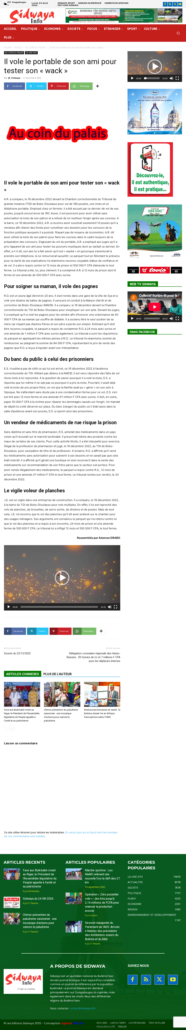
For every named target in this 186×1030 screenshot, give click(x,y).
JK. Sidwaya (14, 77)
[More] (97, 86)
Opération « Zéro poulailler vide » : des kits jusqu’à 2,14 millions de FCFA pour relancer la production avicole (102, 903)
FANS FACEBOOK (142, 331)
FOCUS (18, 47)
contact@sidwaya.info (83, 1008)
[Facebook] (165, 4)
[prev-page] (6, 728)
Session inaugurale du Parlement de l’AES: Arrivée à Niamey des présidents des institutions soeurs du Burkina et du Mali (102, 931)
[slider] (59, 607)
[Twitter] (175, 4)
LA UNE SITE (31, 52)
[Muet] (110, 607)
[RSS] (170, 4)
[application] (62, 578)
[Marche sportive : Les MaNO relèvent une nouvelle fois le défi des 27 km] (74, 874)
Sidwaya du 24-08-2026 (38, 898)
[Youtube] (179, 4)
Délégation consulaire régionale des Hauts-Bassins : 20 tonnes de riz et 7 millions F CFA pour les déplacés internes (93, 657)
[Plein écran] (115, 607)
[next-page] (12, 728)
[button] (178, 33)
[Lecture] (9, 607)
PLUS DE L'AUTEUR (57, 674)
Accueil (7, 47)
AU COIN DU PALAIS (35, 47)
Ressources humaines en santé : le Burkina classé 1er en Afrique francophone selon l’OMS (102, 713)
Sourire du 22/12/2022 (17, 653)
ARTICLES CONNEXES (22, 674)
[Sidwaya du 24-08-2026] (12, 902)
